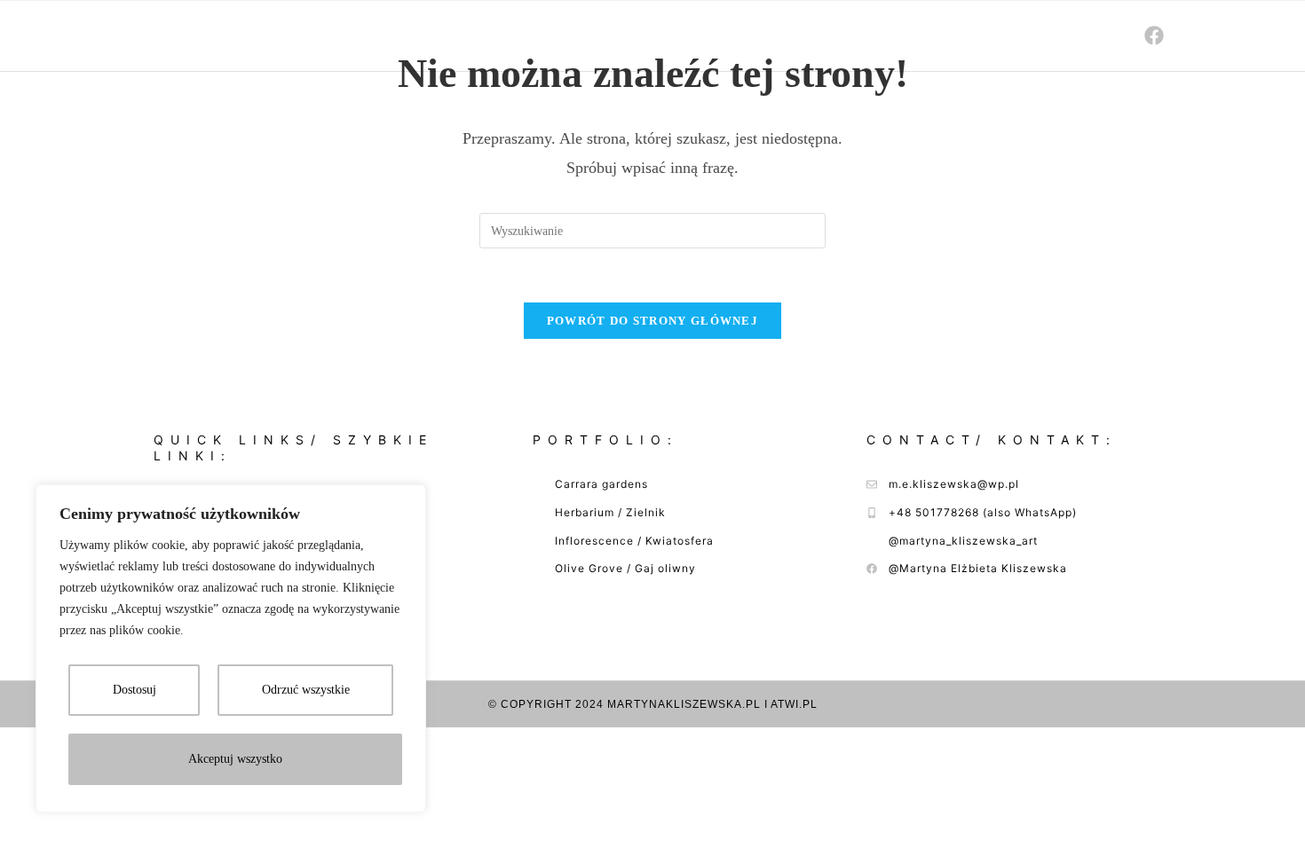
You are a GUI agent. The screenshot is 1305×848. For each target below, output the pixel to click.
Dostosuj (134, 689)
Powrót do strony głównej (652, 320)
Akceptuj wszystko (235, 759)
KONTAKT (1066, 35)
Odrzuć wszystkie (306, 689)
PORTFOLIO (958, 35)
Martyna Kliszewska (202, 35)
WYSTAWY (848, 35)
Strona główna (719, 35)
